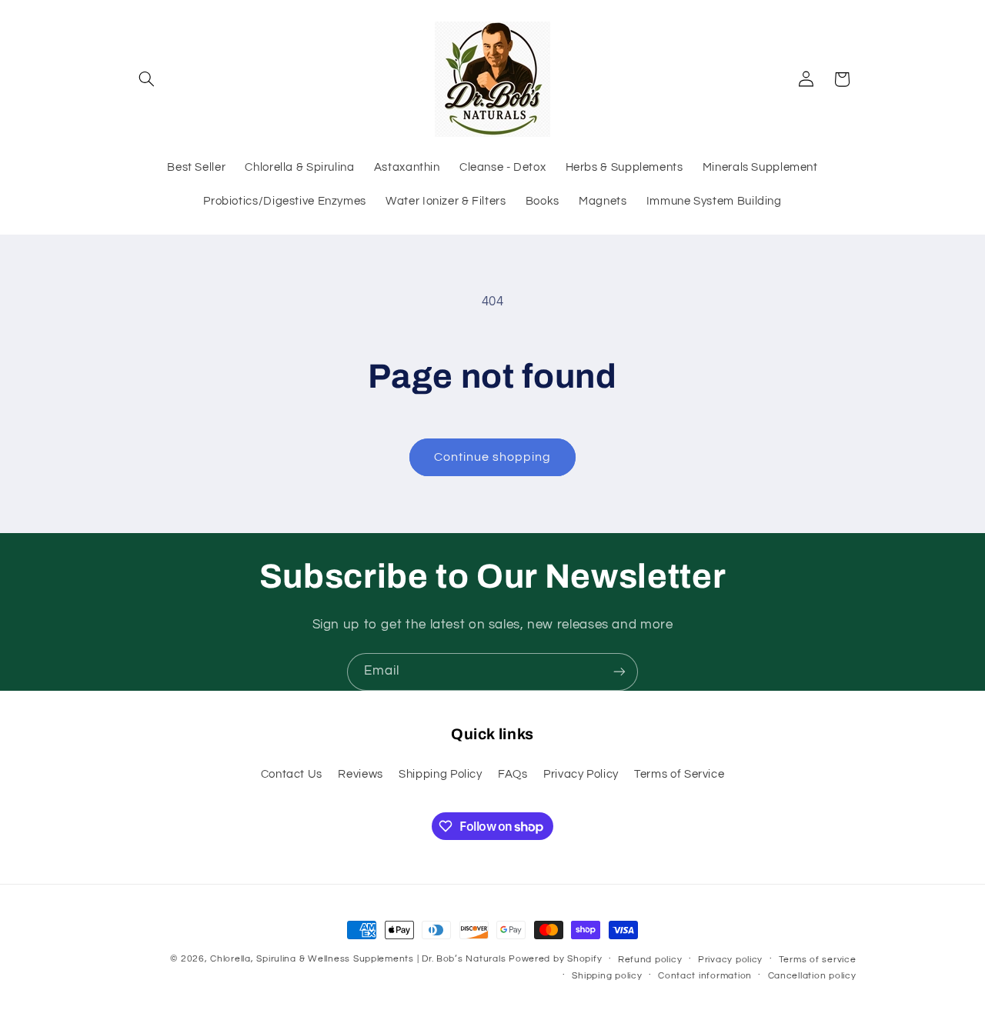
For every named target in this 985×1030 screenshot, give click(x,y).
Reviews (360, 774)
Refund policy (650, 959)
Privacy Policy (581, 774)
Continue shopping (493, 457)
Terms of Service (679, 774)
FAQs (513, 774)
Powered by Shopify (555, 959)
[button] (147, 79)
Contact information (705, 976)
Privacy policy (730, 959)
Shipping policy (607, 976)
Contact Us (291, 774)
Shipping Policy (440, 774)
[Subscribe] (619, 672)
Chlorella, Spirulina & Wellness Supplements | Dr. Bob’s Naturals (358, 959)
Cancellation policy (812, 976)
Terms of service (817, 959)
